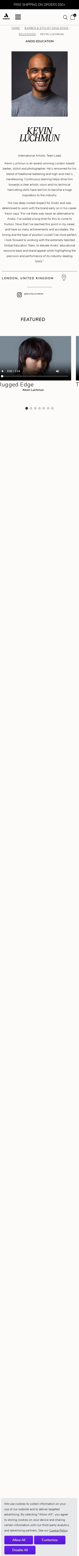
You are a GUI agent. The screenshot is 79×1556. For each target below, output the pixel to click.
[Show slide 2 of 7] (31, 408)
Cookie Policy (58, 1530)
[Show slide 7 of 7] (52, 408)
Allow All (18, 1540)
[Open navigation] (18, 17)
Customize (50, 1540)
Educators (27, 34)
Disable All (20, 1550)
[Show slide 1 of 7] (26, 408)
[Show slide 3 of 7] (35, 408)
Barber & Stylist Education (46, 28)
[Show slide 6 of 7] (48, 408)
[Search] (66, 17)
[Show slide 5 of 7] (43, 408)
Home (16, 28)
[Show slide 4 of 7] (39, 408)
